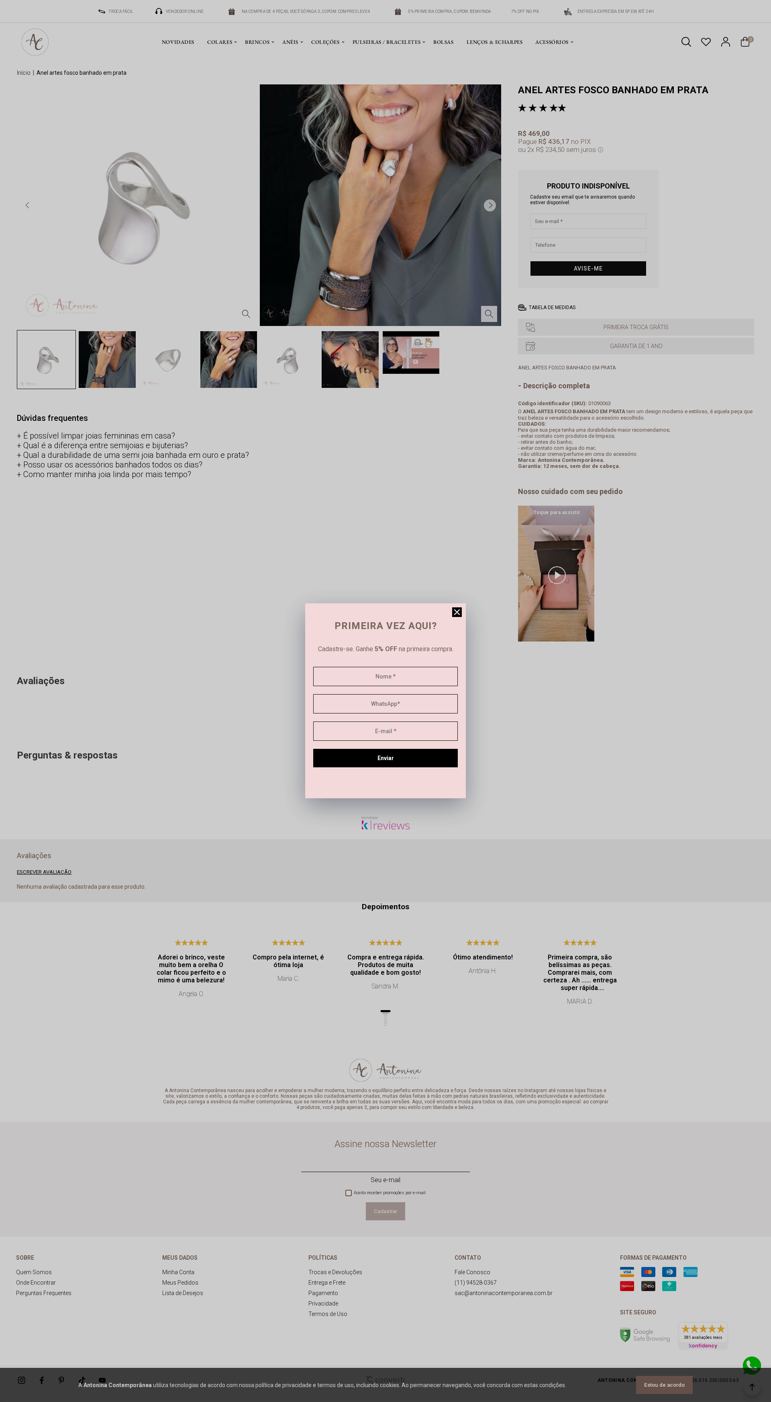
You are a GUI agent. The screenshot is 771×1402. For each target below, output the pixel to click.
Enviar (385, 758)
